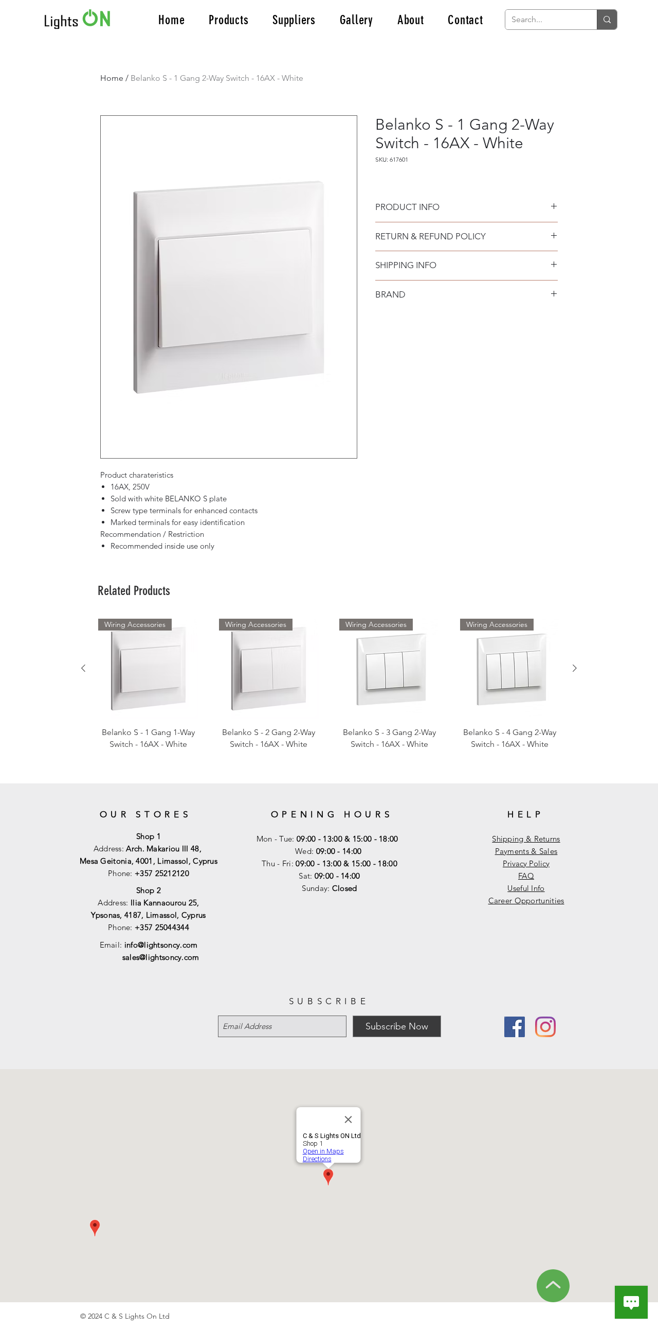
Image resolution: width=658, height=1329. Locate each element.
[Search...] (607, 19)
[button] (229, 19)
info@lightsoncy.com (161, 945)
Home (111, 78)
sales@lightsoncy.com (160, 957)
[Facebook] (514, 1027)
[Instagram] (545, 1027)
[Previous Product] (83, 668)
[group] (329, 696)
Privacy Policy (526, 863)
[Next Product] (575, 668)
